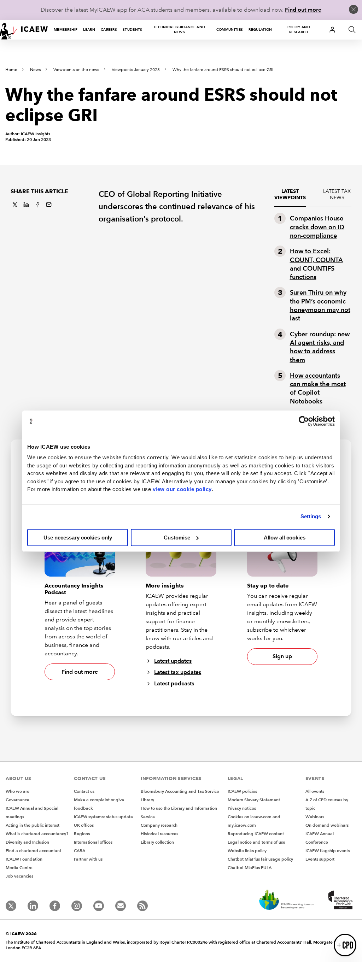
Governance (17, 799)
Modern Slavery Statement (254, 799)
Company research (159, 825)
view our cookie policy (182, 489)
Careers (109, 29)
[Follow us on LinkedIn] (33, 906)
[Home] (24, 30)
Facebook (37, 204)
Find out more (303, 9)
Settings (310, 516)
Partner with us (88, 859)
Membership (65, 29)
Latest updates (173, 660)
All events (314, 791)
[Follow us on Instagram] (76, 906)
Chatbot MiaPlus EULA (250, 867)
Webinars (314, 816)
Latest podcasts (174, 683)
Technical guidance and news (179, 29)
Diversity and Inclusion (27, 842)
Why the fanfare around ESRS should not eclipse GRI (223, 69)
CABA (79, 850)
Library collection (157, 842)
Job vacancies (19, 876)
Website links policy (247, 850)
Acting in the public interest (32, 825)
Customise (177, 538)
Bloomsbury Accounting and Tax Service (180, 791)
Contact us (84, 791)
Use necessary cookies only (77, 538)
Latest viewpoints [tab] (290, 194)
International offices (93, 842)
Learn (89, 29)
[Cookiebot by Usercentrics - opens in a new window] (304, 421)
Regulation (260, 29)
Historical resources (159, 833)
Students (132, 29)
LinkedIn (26, 204)
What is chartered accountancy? (37, 833)
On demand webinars (327, 825)
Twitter (15, 204)
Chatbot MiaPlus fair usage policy (260, 859)
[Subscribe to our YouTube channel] (98, 906)
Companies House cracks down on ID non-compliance (317, 226)
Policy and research (298, 29)
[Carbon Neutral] (286, 900)
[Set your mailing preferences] (120, 906)
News (35, 69)
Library (147, 799)
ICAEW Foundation (24, 859)
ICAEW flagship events (327, 850)
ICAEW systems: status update (103, 816)
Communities (229, 29)
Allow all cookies (284, 538)
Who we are (17, 791)
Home (11, 69)
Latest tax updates (177, 672)
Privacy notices (242, 808)
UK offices (84, 825)
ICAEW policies (242, 791)
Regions (82, 833)
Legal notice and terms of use (256, 842)
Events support (319, 859)
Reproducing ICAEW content (256, 833)
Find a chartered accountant (33, 850)
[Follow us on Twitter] (11, 906)
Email (49, 204)
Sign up (282, 656)
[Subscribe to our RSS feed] (142, 906)
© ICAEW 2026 (21, 933)
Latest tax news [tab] (337, 194)
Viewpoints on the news (76, 69)
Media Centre (19, 867)
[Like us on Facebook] (54, 906)
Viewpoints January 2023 (136, 69)
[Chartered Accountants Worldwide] (339, 900)
